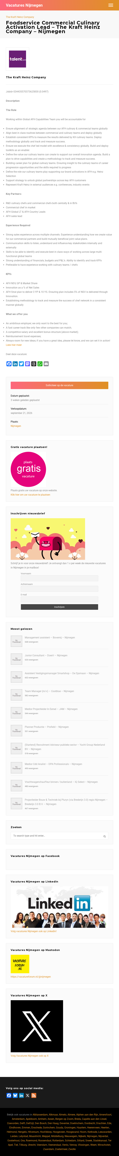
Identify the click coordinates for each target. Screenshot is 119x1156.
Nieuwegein (71, 1136)
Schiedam (70, 1140)
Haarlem (81, 1127)
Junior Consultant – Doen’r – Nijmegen (46, 655)
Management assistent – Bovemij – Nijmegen (50, 637)
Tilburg (23, 1144)
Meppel (46, 1136)
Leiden (14, 1136)
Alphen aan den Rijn (87, 1114)
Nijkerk (82, 1136)
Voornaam (26, 573)
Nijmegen (16, 426)
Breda (78, 1118)
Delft (22, 1123)
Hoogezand (72, 1131)
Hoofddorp (46, 1131)
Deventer (64, 1123)
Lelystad (23, 1136)
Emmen (26, 1127)
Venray (73, 1144)
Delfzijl (30, 1123)
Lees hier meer (14, 344)
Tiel (16, 1144)
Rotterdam (58, 1140)
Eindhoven (15, 1127)
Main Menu (110, 5)
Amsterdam (18, 1118)
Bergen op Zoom (64, 1118)
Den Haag (53, 1123)
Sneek (88, 1140)
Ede (109, 1123)
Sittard (80, 1140)
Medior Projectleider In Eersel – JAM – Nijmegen (51, 709)
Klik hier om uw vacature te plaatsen (30, 494)
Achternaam (27, 584)
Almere (71, 1114)
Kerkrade (92, 1131)
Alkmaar (53, 1114)
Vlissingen (83, 1144)
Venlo (65, 1144)
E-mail (24, 594)
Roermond (31, 1140)
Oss (23, 1140)
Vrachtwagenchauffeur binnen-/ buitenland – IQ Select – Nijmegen (61, 781)
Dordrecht (89, 1123)
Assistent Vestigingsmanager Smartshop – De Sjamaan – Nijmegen (62, 673)
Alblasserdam (40, 1114)
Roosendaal (44, 1140)
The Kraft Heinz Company (20, 17)
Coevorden (13, 1123)
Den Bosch (41, 1123)
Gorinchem (49, 1127)
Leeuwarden (105, 1131)
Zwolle (72, 1149)
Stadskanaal (100, 1140)
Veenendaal (54, 1144)
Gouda (59, 1127)
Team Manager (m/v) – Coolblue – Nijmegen (49, 691)
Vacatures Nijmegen (24, 5)
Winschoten (104, 1144)
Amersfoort (105, 1114)
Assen (51, 1118)
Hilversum (33, 1131)
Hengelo (22, 1131)
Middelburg (57, 1136)
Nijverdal (103, 1136)
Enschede (36, 1127)
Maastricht (35, 1136)
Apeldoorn (31, 1118)
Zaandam (48, 1149)
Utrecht (32, 1144)
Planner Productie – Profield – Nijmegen (47, 726)
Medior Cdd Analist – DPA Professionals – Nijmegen (53, 764)
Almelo (62, 1114)
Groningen (70, 1127)
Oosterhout (13, 1140)
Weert (93, 1144)
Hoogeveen (59, 1131)
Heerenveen (93, 1127)
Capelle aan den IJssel (94, 1118)
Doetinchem (76, 1123)
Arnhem (42, 1118)
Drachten (101, 1123)
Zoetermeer (61, 1149)
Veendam (42, 1144)
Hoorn (83, 1131)
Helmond (12, 1131)
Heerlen (105, 1127)
